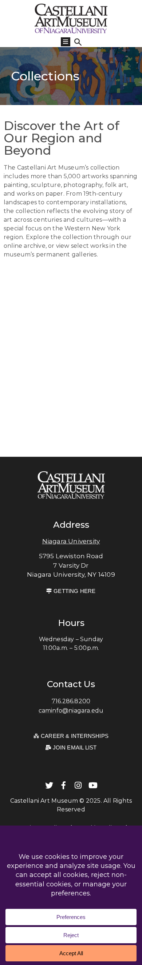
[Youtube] (92, 785)
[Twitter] (49, 785)
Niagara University (71, 541)
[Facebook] (63, 785)
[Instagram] (78, 785)
